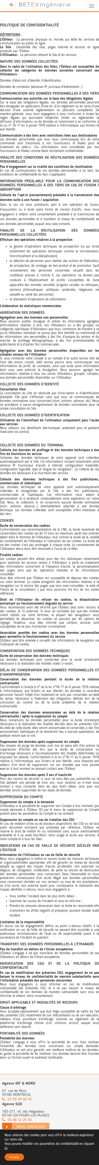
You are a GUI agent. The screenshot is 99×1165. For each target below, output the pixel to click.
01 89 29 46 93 (20, 1099)
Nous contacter (31, 1126)
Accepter (14, 1157)
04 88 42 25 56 (20, 1119)
